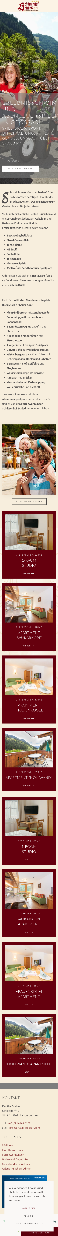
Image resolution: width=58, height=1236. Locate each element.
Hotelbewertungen (13, 1149)
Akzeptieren (29, 1208)
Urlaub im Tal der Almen (16, 1168)
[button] (3, 6)
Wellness (7, 1145)
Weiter (27, 573)
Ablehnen (29, 1216)
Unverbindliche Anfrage (16, 1163)
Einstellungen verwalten (29, 1224)
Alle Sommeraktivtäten (29, 501)
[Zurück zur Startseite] (29, 6)
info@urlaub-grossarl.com (24, 1127)
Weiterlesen (13, 161)
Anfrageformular (39, 1233)
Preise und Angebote (15, 1159)
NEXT (27, 860)
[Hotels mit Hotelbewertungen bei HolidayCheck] (39, 1178)
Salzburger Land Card (19, 169)
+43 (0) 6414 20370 (19, 1122)
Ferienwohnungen (13, 1154)
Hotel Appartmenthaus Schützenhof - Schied (26, 1178)
